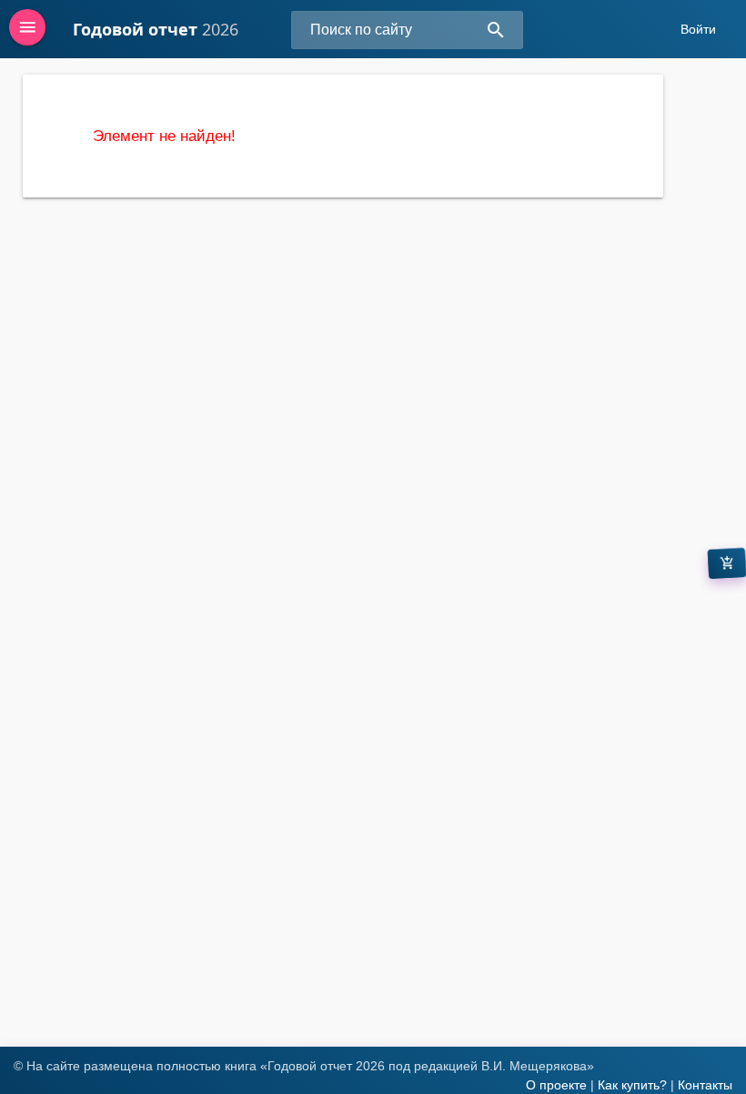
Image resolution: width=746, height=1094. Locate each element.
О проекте (556, 1085)
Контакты (705, 1085)
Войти (698, 29)
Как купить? (632, 1085)
